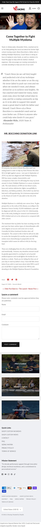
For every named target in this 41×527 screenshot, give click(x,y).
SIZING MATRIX (7, 444)
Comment (5, 325)
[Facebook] (2, 474)
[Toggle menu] (2, 8)
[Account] (29, 8)
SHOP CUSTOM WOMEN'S (11, 431)
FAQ (3, 441)
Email (4, 314)
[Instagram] (8, 474)
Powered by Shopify (18, 514)
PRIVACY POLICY (8, 448)
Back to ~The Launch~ (20, 289)
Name (4, 304)
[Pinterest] (11, 474)
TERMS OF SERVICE (9, 451)
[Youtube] (5, 474)
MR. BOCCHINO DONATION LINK (20, 133)
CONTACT (5, 438)
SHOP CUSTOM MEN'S (10, 435)
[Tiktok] (14, 474)
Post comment (10, 344)
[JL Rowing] (19, 8)
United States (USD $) (10, 509)
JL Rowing (9, 514)
